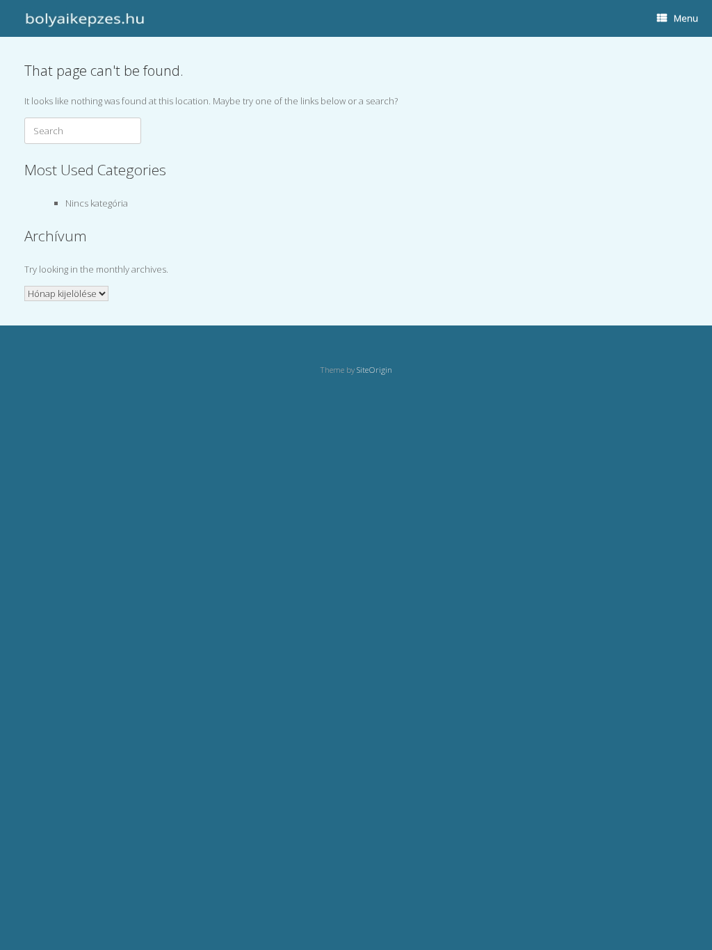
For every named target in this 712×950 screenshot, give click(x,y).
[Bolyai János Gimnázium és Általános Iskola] (83, 18)
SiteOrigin (374, 369)
